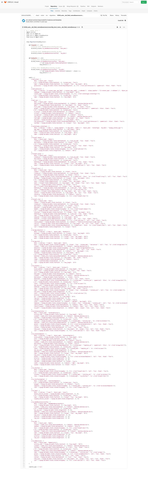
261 (24, 452)
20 (24, 61)
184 (24, 327)
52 (24, 113)
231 (24, 403)
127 (24, 235)
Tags (70, 11)
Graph (83, 11)
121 (24, 225)
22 (24, 64)
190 (24, 337)
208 (24, 366)
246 (24, 428)
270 (24, 466)
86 (24, 168)
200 (24, 353)
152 (24, 275)
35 (24, 85)
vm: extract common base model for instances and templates (43, 20)
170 (24, 304)
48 (24, 106)
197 (24, 348)
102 (24, 194)
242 (24, 421)
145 (24, 264)
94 (24, 181)
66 (24, 136)
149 (24, 270)
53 (24, 115)
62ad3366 (120, 20)
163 (24, 293)
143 (24, 260)
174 (24, 311)
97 (24, 186)
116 (24, 217)
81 (24, 160)
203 (24, 358)
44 (24, 100)
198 (24, 350)
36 (24, 87)
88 (24, 171)
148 (24, 269)
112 (24, 210)
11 (24, 46)
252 (24, 437)
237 (24, 413)
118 (24, 220)
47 (24, 105)
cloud (16, 2)
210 (24, 369)
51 (24, 111)
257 (24, 445)
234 (24, 408)
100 (24, 191)
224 (24, 392)
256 (24, 444)
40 (24, 93)
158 (24, 285)
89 (24, 173)
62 (24, 129)
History (117, 15)
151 (24, 273)
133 (24, 244)
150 (24, 272)
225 (24, 393)
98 (24, 187)
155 (24, 280)
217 (24, 381)
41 (24, 95)
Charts (95, 11)
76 (24, 152)
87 (24, 170)
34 (24, 84)
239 (24, 416)
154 (24, 278)
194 (24, 343)
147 (24, 267)
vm (47, 15)
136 (24, 249)
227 (24, 397)
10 (24, 45)
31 (24, 79)
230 (24, 402)
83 (24, 163)
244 (24, 424)
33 (24, 82)
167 (24, 299)
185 (24, 329)
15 (24, 53)
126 (24, 233)
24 (24, 67)
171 (24, 306)
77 (24, 153)
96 (24, 184)
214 (24, 376)
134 (24, 246)
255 (24, 442)
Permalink (124, 15)
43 (24, 98)
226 (24, 395)
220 (24, 385)
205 (24, 361)
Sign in (144, 2)
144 (24, 262)
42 (24, 97)
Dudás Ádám (29, 21)
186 (24, 330)
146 (24, 265)
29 (24, 76)
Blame (111, 15)
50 (24, 110)
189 (24, 335)
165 (24, 296)
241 (24, 419)
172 (24, 308)
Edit (124, 27)
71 (24, 144)
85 (24, 166)
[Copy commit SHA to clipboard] (125, 20)
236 (24, 411)
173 (24, 309)
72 (24, 145)
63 (24, 131)
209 (24, 368)
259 (24, 449)
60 (24, 126)
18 (24, 58)
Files (52, 11)
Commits (57, 11)
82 (24, 162)
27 (24, 72)
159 (24, 286)
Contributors (76, 11)
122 (24, 226)
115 (24, 215)
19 (24, 59)
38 (24, 90)
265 (24, 458)
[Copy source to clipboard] (117, 27)
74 (24, 149)
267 (24, 462)
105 (24, 199)
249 (24, 432)
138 (24, 252)
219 (24, 384)
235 (24, 410)
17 (24, 56)
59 (24, 124)
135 (24, 248)
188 (24, 333)
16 (24, 54)
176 (24, 314)
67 (24, 137)
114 (24, 213)
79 (24, 157)
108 (24, 204)
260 (24, 450)
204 (24, 359)
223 (24, 390)
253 (24, 439)
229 (24, 400)
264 (24, 457)
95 (24, 183)
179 (24, 319)
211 (24, 371)
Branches (64, 11)
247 (24, 429)
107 (24, 202)
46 (24, 103)
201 (24, 355)
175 (24, 312)
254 (24, 441)
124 (24, 230)
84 (24, 165)
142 (24, 259)
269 (24, 465)
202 (24, 356)
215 (24, 377)
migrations (52, 15)
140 (24, 256)
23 (24, 66)
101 (24, 192)
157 (24, 283)
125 (24, 231)
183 (24, 325)
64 (24, 132)
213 (24, 374)
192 (24, 340)
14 (24, 51)
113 (24, 212)
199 (24, 351)
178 (24, 317)
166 (24, 298)
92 (24, 178)
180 (24, 320)
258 (24, 447)
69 (24, 140)
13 (24, 50)
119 (24, 222)
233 (24, 406)
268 (24, 463)
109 (24, 205)
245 (24, 426)
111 (24, 209)
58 (24, 123)
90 (24, 175)
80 (24, 158)
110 (24, 207)
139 (24, 254)
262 (24, 453)
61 (24, 127)
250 (24, 434)
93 (24, 179)
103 (24, 196)
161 (24, 290)
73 (24, 147)
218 (24, 382)
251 (24, 436)
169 (24, 303)
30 (24, 77)
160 (24, 288)
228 (24, 398)
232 (24, 405)
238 (24, 415)
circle (42, 15)
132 (24, 243)
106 (24, 200)
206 (24, 363)
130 (24, 239)
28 (24, 74)
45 (24, 102)
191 (24, 338)
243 (24, 423)
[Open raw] (120, 27)
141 (24, 257)
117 (24, 218)
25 (24, 69)
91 (24, 176)
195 (24, 345)
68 (24, 139)
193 (24, 342)
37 (24, 89)
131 (24, 241)
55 (24, 118)
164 (24, 295)
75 (24, 150)
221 (24, 387)
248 (24, 431)
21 (24, 63)
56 (24, 119)
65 (24, 134)
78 (24, 155)
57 (24, 121)
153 (24, 277)
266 (24, 460)
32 (24, 80)
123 (24, 228)
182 (24, 324)
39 (24, 92)
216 (24, 379)
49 (24, 108)
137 (24, 251)
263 (24, 455)
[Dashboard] (5, 3)
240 (24, 418)
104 (24, 197)
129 (24, 238)
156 (24, 282)
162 (24, 291)
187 (24, 332)
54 (24, 116)
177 (24, 316)
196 (24, 346)
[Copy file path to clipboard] (82, 27)
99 (24, 189)
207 (24, 364)
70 (24, 142)
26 (24, 71)
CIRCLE (10, 2)
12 (24, 48)
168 (24, 301)
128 (24, 236)
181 (24, 322)
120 (24, 223)
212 (24, 372)
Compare (89, 11)
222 (24, 389)
